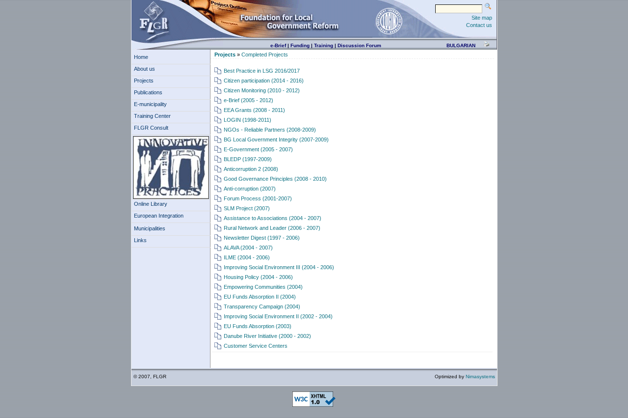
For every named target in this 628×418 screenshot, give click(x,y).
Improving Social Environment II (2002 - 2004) (278, 316)
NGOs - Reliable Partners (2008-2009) (270, 130)
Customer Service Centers (256, 346)
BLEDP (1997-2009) (248, 159)
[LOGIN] (389, 20)
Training (323, 45)
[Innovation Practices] (170, 167)
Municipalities (149, 228)
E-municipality (150, 104)
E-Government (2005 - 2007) (258, 149)
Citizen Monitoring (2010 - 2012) (262, 90)
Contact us (479, 25)
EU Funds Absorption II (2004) (260, 297)
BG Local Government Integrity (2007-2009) (276, 139)
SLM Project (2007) (247, 208)
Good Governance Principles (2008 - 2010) (275, 179)
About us (144, 69)
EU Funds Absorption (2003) (257, 326)
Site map (481, 18)
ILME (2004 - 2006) (247, 257)
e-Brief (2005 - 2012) (248, 100)
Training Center (152, 116)
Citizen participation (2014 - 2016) (264, 81)
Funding (300, 45)
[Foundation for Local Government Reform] (154, 20)
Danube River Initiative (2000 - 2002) (267, 336)
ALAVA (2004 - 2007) (248, 248)
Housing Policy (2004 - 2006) (258, 277)
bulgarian (460, 45)
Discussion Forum (359, 45)
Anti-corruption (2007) (250, 189)
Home (141, 57)
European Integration (158, 216)
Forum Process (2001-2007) (258, 198)
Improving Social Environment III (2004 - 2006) (279, 267)
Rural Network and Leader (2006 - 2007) (272, 228)
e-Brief (278, 45)
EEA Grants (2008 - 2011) (254, 110)
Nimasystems (480, 376)
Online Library (150, 204)
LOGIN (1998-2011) (247, 120)
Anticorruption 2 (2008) (251, 169)
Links (140, 240)
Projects (144, 81)
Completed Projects (264, 54)
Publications (148, 92)
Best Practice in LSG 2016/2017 (262, 71)
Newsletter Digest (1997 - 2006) (262, 238)
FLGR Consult (151, 128)
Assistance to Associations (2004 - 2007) (272, 218)
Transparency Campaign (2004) (262, 306)
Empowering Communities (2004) (263, 287)
